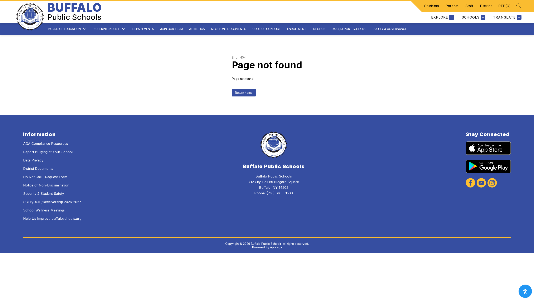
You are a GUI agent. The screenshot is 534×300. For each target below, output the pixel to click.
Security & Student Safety (43, 193)
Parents (452, 6)
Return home (244, 92)
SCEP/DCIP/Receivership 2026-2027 (52, 202)
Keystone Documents (228, 29)
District (486, 6)
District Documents (38, 168)
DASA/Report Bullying (349, 29)
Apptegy (276, 247)
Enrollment (296, 29)
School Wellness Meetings (44, 210)
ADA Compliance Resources (45, 143)
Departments (143, 29)
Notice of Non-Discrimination (46, 185)
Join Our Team (171, 29)
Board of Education (64, 29)
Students (431, 6)
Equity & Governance (390, 29)
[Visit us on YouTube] (481, 183)
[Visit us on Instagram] (492, 183)
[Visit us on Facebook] (470, 183)
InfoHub (319, 29)
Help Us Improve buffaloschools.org (52, 218)
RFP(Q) (504, 6)
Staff (469, 6)
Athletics (197, 29)
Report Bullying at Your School (48, 152)
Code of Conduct (266, 29)
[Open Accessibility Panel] (525, 291)
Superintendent (107, 29)
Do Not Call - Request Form (45, 177)
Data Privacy (33, 160)
